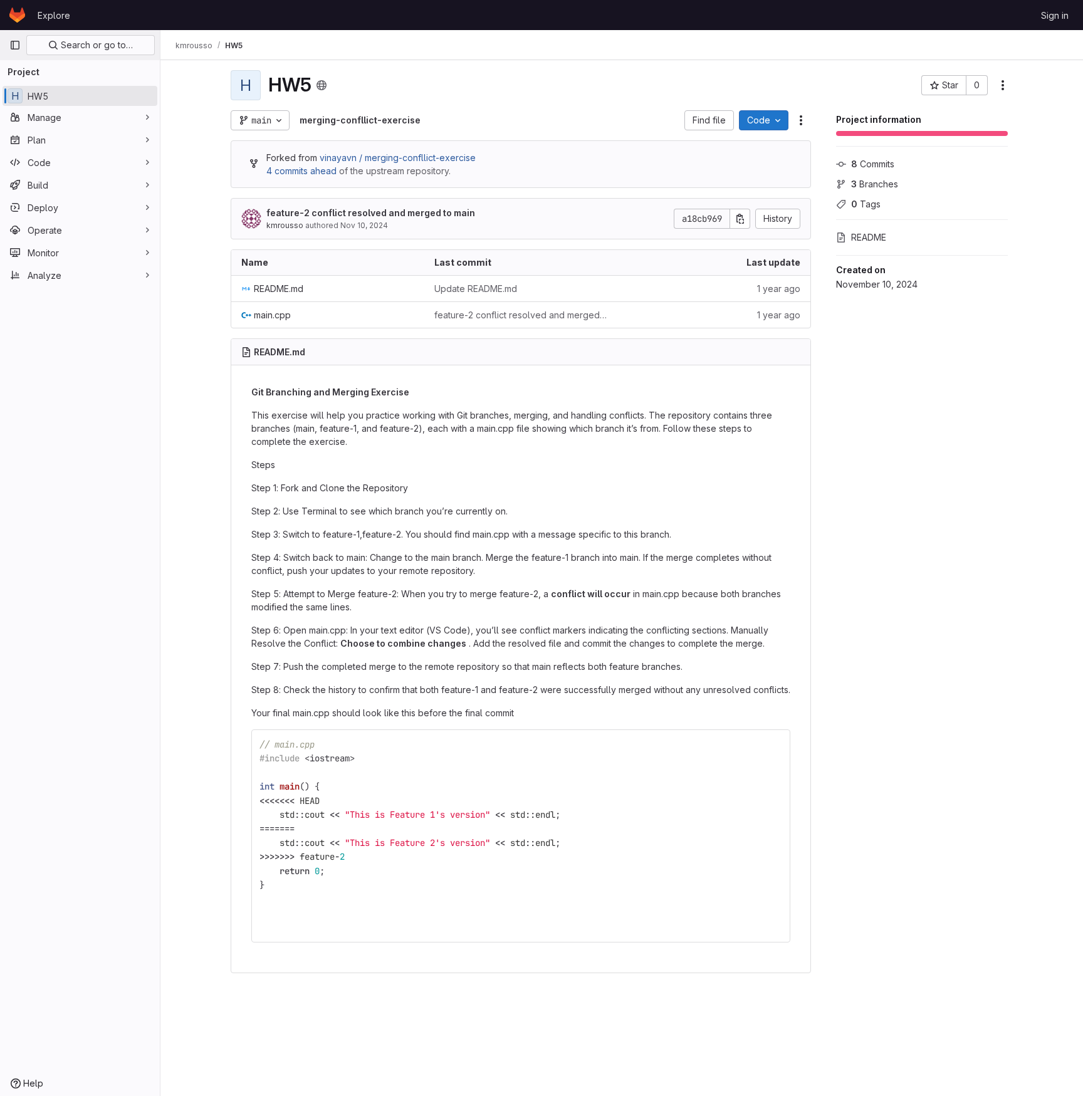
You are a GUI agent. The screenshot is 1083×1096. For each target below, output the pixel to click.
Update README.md (475, 288)
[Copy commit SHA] (740, 219)
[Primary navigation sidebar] (15, 45)
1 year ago (778, 288)
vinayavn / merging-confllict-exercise (398, 157)
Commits (872, 164)
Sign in (1055, 15)
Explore (54, 15)
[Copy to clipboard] (775, 744)
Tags (866, 204)
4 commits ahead (301, 170)
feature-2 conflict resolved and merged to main (370, 212)
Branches (874, 184)
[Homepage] (17, 15)
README (868, 237)
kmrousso (284, 225)
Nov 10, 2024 (364, 225)
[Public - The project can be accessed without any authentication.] (322, 85)
